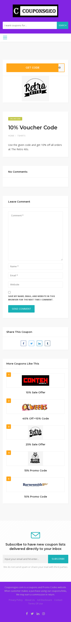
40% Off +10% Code (35, 418)
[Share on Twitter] (31, 343)
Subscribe (58, 558)
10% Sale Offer (35, 392)
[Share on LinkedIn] (39, 343)
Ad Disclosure (44, 599)
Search (62, 25)
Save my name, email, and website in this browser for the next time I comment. (31, 298)
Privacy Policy (16, 599)
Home (11, 135)
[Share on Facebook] (23, 343)
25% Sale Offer (35, 444)
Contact (58, 599)
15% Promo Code (35, 470)
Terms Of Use (35, 603)
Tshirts (21, 135)
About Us (30, 599)
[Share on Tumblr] (47, 343)
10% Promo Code (35, 496)
